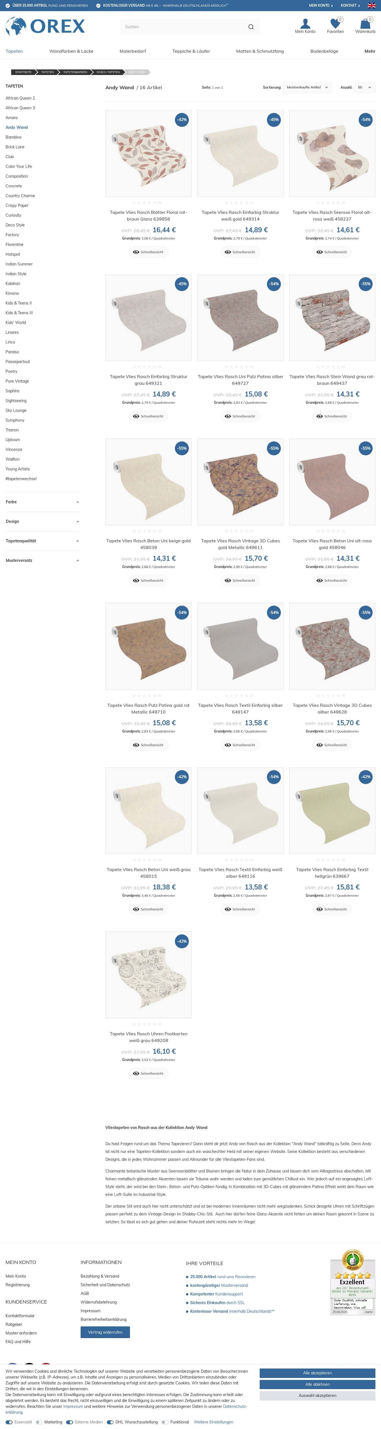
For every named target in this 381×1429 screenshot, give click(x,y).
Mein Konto (319, 5)
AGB (85, 1293)
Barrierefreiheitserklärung (103, 1319)
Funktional (179, 1422)
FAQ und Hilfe (18, 1341)
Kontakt (348, 5)
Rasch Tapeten (108, 72)
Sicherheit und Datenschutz (105, 1284)
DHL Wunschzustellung (136, 1422)
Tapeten (14, 51)
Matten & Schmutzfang (260, 51)
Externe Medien (89, 1422)
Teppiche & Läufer (191, 51)
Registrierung (18, 1284)
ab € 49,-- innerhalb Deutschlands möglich (165, 5)
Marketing (53, 1422)
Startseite (23, 72)
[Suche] (251, 27)
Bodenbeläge (324, 51)
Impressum (90, 1310)
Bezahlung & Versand (100, 1276)
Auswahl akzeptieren (317, 1395)
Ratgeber (14, 1324)
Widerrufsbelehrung (99, 1302)
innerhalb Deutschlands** (232, 1311)
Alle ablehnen (317, 1384)
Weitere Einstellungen (213, 1422)
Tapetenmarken (75, 72)
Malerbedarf (133, 51)
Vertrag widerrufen (105, 1332)
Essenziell (23, 1422)
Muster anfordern (21, 1333)
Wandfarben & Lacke (71, 51)
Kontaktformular (20, 1315)
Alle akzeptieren (317, 1372)
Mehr (370, 51)
